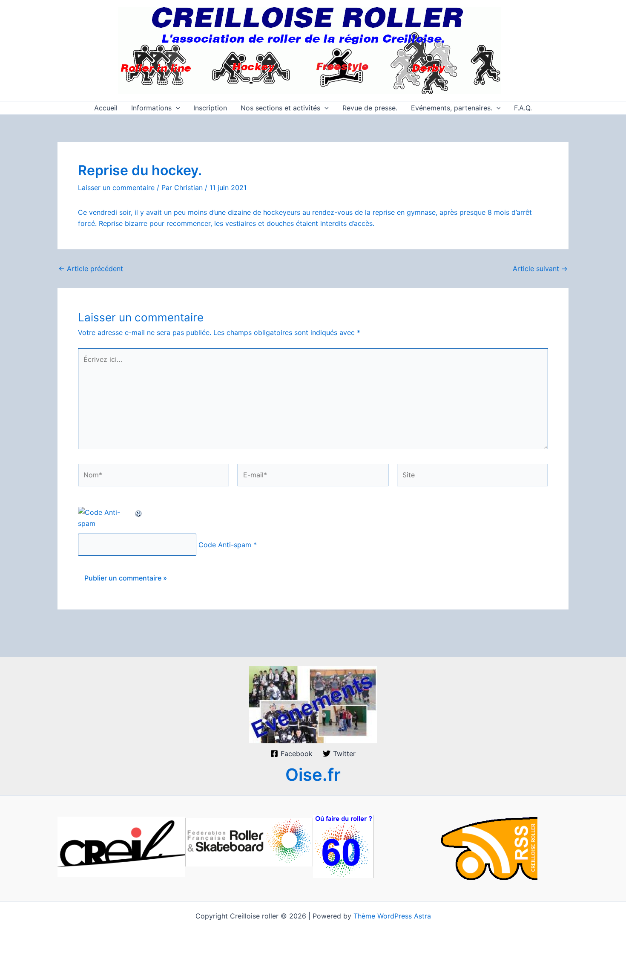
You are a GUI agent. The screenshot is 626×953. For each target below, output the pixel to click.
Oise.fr (313, 774)
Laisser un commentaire (116, 187)
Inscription (210, 108)
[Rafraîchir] (139, 512)
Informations (151, 108)
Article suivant (540, 268)
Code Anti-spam (224, 544)
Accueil (106, 108)
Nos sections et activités (280, 108)
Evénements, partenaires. (451, 108)
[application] (176, 107)
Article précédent (90, 268)
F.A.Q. (523, 108)
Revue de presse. (369, 108)
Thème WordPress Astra (392, 916)
